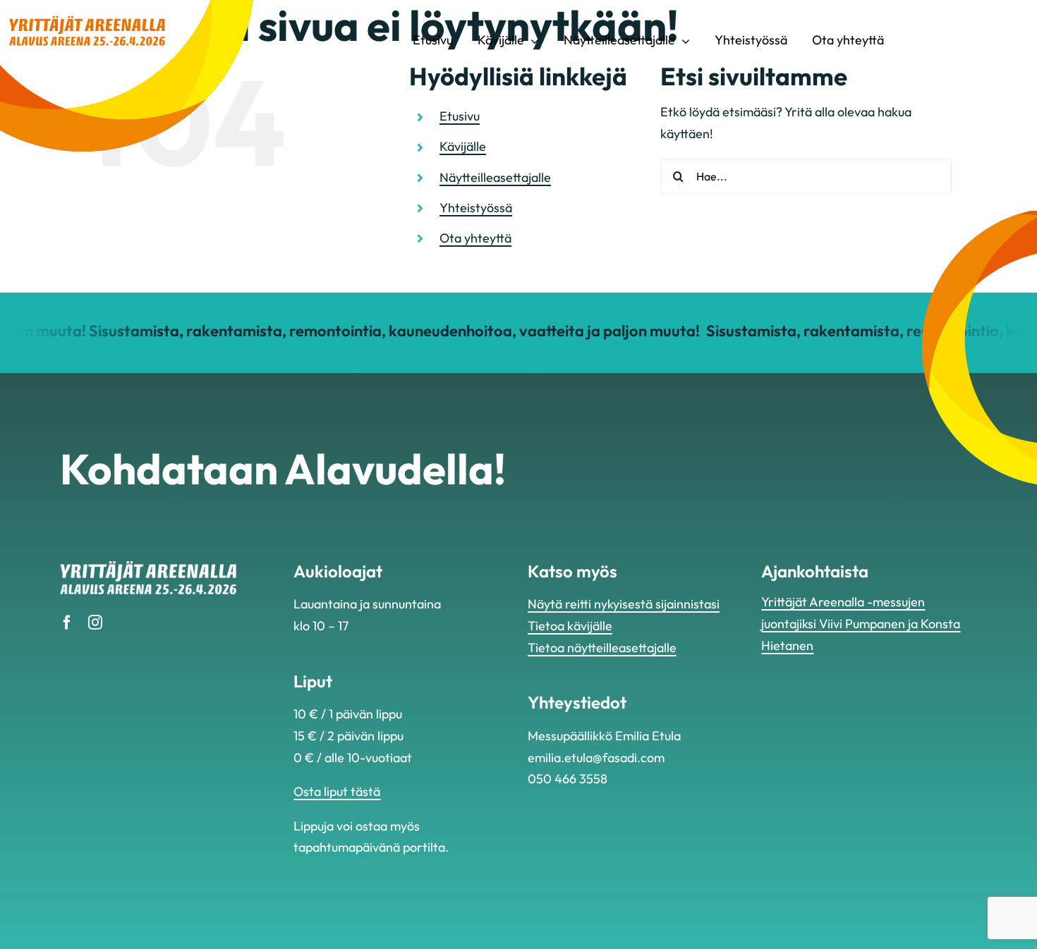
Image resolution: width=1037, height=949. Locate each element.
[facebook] (67, 623)
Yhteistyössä (475, 208)
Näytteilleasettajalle (495, 177)
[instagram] (95, 623)
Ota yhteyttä (475, 238)
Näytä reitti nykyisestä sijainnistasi (624, 604)
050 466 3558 (567, 779)
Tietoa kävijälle (570, 626)
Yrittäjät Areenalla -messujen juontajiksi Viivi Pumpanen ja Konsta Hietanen (860, 623)
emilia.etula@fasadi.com (596, 757)
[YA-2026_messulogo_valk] (148, 567)
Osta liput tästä (336, 791)
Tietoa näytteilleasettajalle (602, 647)
